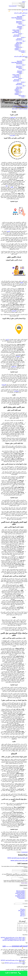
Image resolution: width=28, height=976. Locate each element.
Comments (24, 108)
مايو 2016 (23, 914)
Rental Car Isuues (21, 897)
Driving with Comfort (20, 893)
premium (15, 946)
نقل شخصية (12, 117)
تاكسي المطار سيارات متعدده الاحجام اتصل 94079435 (17, 857)
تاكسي (11, 187)
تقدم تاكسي (13, 366)
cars (4, 946)
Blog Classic (18, 106)
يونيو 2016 (22, 913)
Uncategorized (24, 106)
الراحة (7, 339)
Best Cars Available (20, 890)
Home (14, 106)
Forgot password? (13, 5)
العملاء (21, 282)
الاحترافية (4, 384)
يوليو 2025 (22, 909)
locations (7, 946)
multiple (10, 946)
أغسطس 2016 (21, 910)
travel (25, 946)
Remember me (21, 5)
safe (21, 946)
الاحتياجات (14, 310)
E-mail (26, 871)
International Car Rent (20, 895)
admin (20, 108)
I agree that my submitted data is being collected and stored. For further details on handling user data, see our (15, 882)
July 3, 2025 (14, 108)
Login (23, 1)
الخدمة (8, 231)
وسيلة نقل (16, 391)
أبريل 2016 (22, 915)
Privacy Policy (24, 883)
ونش (6, 185)
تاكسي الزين (12, 135)
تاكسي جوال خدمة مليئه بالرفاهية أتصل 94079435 (14, 940)
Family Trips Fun (21, 894)
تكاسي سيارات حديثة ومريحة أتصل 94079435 (19, 860)
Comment (25, 879)
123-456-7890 (24, 9)
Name (26, 870)
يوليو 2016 (22, 911)
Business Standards (20, 892)
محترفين (18, 356)
